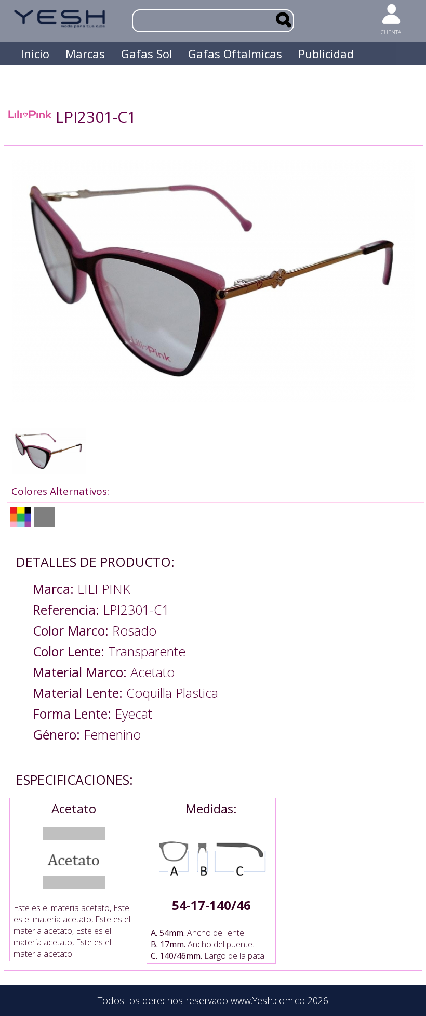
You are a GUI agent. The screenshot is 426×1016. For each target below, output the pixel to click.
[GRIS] (44, 517)
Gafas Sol (146, 53)
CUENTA (391, 32)
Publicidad (326, 53)
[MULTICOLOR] (20, 517)
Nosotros (45, 77)
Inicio (35, 53)
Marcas (85, 53)
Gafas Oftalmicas (235, 53)
